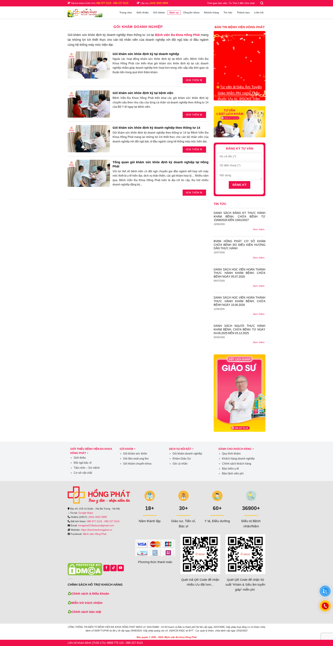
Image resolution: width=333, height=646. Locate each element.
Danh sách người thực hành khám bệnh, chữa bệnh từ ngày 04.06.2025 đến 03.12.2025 (239, 329)
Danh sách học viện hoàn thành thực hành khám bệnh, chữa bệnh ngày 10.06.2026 (239, 301)
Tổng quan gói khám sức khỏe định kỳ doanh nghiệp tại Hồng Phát (161, 164)
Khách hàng (211, 12)
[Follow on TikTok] (113, 568)
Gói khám (159, 12)
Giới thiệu (142, 12)
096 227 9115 (120, 3)
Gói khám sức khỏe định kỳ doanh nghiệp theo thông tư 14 (156, 127)
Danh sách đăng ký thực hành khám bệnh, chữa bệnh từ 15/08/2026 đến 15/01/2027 (239, 216)
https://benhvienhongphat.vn (96, 529)
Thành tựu (243, 12)
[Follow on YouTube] (120, 568)
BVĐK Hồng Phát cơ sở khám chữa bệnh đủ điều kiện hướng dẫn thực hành (239, 245)
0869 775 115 (115, 642)
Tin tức (228, 12)
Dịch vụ (174, 12)
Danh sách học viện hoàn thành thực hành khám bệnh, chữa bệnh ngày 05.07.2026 (239, 273)
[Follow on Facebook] (106, 568)
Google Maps (85, 512)
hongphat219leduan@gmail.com (96, 525)
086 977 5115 (104, 3)
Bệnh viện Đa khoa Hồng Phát (177, 35)
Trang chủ (125, 12)
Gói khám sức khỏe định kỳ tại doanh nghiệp (146, 54)
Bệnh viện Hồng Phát (94, 534)
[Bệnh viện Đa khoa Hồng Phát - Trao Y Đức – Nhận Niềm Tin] (85, 12)
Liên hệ (258, 12)
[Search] (262, 3)
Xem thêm (193, 80)
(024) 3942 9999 (159, 3)
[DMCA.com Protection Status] (85, 569)
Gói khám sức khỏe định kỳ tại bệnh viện (143, 93)
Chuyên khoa (191, 12)
